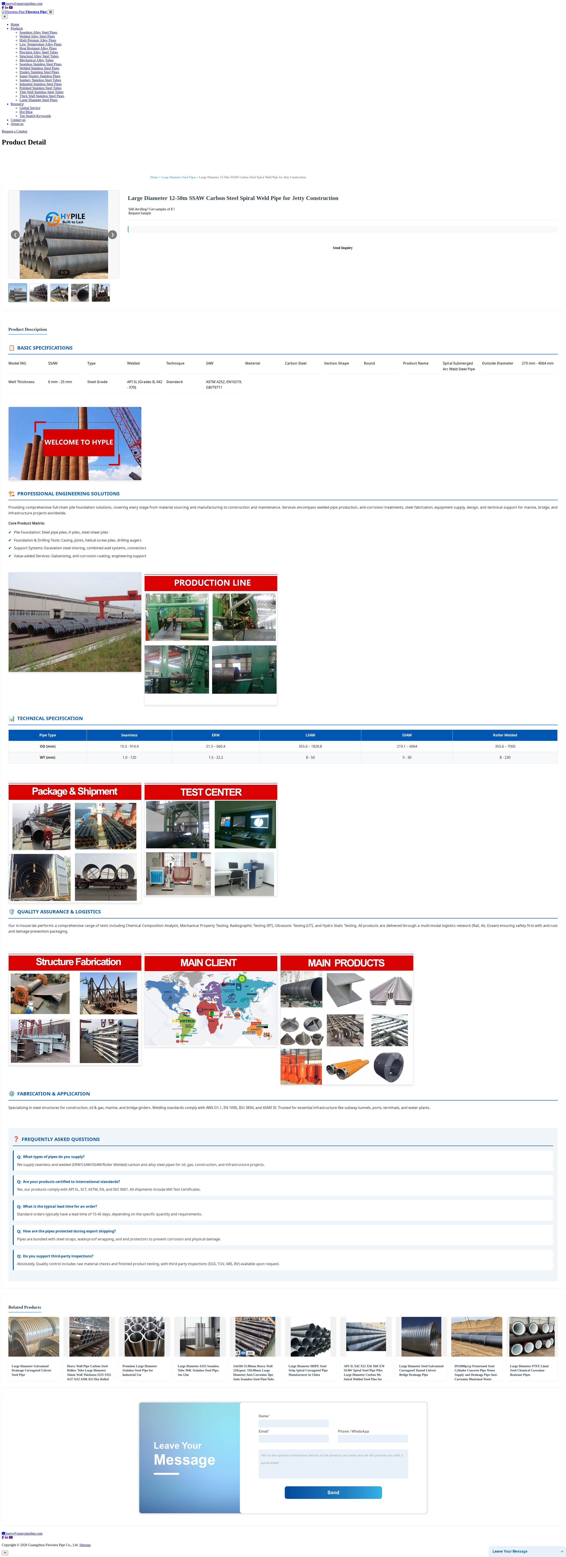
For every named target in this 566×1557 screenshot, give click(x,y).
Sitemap (85, 1545)
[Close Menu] (5, 16)
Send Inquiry (343, 248)
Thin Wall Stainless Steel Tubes (41, 92)
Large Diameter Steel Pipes (38, 100)
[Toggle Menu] (51, 12)
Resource (17, 104)
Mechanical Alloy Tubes (36, 60)
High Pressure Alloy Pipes (37, 40)
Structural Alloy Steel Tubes (39, 56)
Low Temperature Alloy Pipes (40, 44)
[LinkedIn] (6, 8)
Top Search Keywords (35, 116)
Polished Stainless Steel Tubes (40, 88)
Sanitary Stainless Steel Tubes (40, 80)
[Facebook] (3, 8)
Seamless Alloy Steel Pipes (38, 32)
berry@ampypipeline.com (24, 4)
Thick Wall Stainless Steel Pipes (41, 96)
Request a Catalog (14, 131)
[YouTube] (11, 8)
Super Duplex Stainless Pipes (39, 76)
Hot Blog (26, 112)
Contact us (18, 120)
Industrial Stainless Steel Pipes (40, 84)
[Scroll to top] (5, 1553)
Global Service (29, 108)
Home (15, 24)
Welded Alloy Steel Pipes (37, 36)
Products (17, 28)
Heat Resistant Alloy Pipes (38, 48)
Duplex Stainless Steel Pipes (39, 72)
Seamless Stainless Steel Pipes (40, 64)
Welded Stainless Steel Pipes (39, 68)
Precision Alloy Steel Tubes (38, 52)
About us (17, 124)
